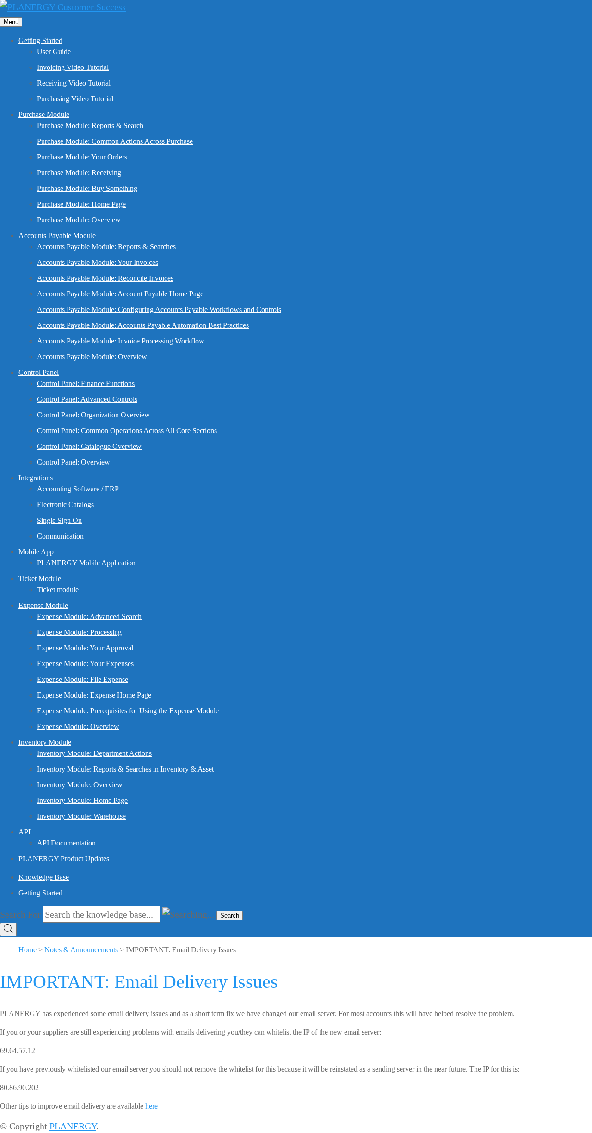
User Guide (54, 51)
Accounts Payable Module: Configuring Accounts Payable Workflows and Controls (159, 309)
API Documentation (66, 843)
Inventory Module (44, 742)
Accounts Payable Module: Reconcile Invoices (105, 278)
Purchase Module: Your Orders (82, 157)
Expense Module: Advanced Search (89, 616)
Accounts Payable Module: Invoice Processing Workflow (120, 341)
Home (27, 950)
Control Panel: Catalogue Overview (89, 446)
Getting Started (40, 40)
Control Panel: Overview (73, 462)
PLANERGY (72, 1126)
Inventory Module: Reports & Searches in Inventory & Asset (125, 769)
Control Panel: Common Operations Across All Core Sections (127, 431)
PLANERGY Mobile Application (86, 563)
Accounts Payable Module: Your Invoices (97, 262)
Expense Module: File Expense (82, 679)
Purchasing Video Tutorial (75, 99)
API (24, 832)
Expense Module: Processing (79, 632)
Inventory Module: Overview (80, 785)
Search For (20, 914)
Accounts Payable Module (57, 235)
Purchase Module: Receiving (79, 173)
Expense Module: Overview (78, 726)
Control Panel (38, 372)
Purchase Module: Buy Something (87, 188)
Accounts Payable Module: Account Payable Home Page (120, 294)
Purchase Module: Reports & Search (90, 125)
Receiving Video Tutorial (74, 83)
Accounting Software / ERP (78, 489)
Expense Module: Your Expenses (85, 664)
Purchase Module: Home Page (81, 204)
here (151, 1106)
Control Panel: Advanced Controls (87, 399)
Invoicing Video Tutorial (73, 67)
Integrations (35, 478)
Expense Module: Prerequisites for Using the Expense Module (128, 711)
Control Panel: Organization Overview (93, 415)
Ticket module (58, 590)
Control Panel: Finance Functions (86, 383)
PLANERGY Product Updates (63, 859)
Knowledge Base (43, 877)
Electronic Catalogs (65, 504)
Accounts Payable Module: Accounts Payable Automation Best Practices (143, 325)
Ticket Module (39, 578)
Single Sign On (59, 520)
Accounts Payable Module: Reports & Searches (106, 247)
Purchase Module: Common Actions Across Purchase (115, 141)
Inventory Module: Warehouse (81, 816)
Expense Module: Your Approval (85, 648)
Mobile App (36, 552)
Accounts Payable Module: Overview (92, 357)
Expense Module (43, 605)
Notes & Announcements (81, 950)
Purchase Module (43, 114)
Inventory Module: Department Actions (94, 753)
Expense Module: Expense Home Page (94, 695)
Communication (60, 536)
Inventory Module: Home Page (82, 800)
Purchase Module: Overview (79, 220)
